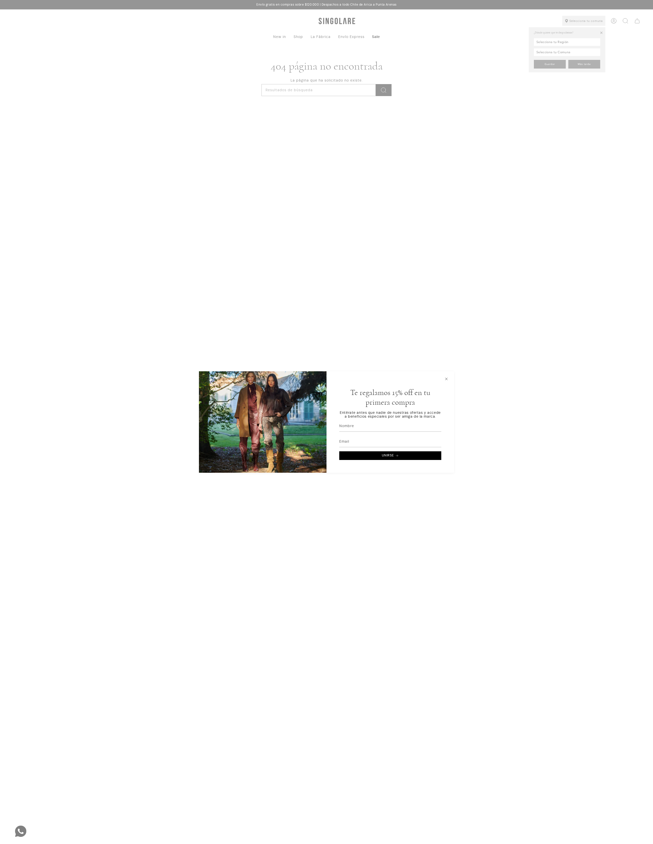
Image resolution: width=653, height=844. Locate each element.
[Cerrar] (446, 378)
